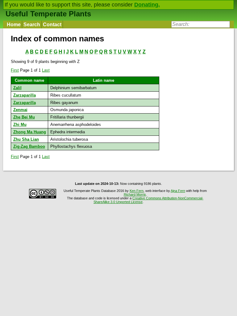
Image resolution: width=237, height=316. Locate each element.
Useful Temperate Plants (48, 14)
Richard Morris (135, 194)
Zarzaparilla (24, 95)
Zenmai (20, 109)
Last (46, 70)
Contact (52, 24)
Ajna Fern (178, 191)
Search (31, 24)
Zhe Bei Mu (24, 117)
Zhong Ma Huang (29, 132)
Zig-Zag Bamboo (29, 146)
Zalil (17, 87)
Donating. (147, 5)
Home (14, 24)
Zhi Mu (20, 124)
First (15, 70)
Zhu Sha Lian (26, 139)
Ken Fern (136, 191)
